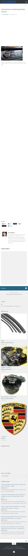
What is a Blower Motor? (7, 398)
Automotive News (5, 481)
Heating (11, 396)
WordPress (10, 548)
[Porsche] (14, 419)
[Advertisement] (14, 31)
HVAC (15, 396)
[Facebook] (26, 288)
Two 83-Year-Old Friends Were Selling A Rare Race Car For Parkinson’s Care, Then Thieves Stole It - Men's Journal (13, 496)
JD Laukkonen (5, 14)
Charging (3, 367)
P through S (4, 436)
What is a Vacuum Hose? (7, 342)
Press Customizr (21, 548)
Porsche (3, 438)
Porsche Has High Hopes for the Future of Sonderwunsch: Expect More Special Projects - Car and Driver (14, 517)
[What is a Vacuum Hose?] (14, 326)
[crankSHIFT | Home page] (11, 2)
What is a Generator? (6, 369)
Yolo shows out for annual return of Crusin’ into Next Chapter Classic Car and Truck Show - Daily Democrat (12, 527)
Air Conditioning (5, 396)
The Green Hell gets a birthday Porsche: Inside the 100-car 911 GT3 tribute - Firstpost (13, 485)
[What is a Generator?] (14, 356)
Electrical (8, 367)
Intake (2, 340)
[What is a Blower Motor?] (14, 384)
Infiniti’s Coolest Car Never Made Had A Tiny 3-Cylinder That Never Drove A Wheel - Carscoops (13, 507)
